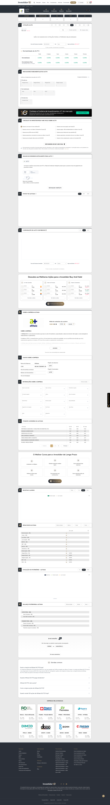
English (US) (52, 800)
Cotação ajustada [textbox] (72, 30)
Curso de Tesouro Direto (79, 759)
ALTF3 (50, 365)
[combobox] (63, 30)
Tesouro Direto (22, 759)
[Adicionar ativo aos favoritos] (87, 10)
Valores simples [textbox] (84, 381)
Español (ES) (59, 800)
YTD (68, 25)
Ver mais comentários (55, 654)
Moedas (38, 755)
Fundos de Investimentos (24, 768)
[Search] (34, 2)
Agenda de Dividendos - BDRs (62, 770)
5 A (75, 25)
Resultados (69, 11)
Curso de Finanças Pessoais (79, 762)
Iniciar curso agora (56, 481)
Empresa (61, 11)
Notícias (60, 2)
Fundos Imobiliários (22, 753)
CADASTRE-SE (59, 646)
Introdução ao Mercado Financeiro (81, 760)
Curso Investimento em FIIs (79, 753)
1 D (52, 25)
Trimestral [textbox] (73, 490)
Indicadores (46, 11)
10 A (80, 25)
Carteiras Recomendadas (61, 751)
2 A (80, 230)
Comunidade (66, 2)
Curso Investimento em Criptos (80, 755)
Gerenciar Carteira (59, 753)
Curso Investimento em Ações (80, 751)
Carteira (81, 2)
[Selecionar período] (88, 25)
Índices (20, 760)
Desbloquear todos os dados (56, 304)
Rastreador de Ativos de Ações (62, 760)
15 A (84, 25)
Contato (58, 794)
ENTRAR (49, 646)
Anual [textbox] (76, 525)
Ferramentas (53, 2)
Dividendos (54, 11)
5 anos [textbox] (85, 525)
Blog (38, 769)
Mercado (38, 2)
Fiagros (20, 755)
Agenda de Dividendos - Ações (62, 762)
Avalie (61, 324)
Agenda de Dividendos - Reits (62, 768)
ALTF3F (50, 372)
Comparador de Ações (60, 759)
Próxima (65, 445)
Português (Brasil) (45, 800)
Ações (43, 2)
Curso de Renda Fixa (78, 757)
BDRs (20, 757)
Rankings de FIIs (59, 757)
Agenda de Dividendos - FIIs (61, 764)
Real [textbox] (63, 30)
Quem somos (69, 794)
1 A (72, 25)
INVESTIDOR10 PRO (108, 399)
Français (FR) (66, 800)
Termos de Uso (52, 794)
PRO (74, 2)
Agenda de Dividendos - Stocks (62, 766)
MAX (88, 193)
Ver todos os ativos (31, 298)
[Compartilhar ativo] (89, 10)
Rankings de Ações (59, 755)
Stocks (38, 751)
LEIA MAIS (55, 348)
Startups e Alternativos (42, 763)
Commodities (39, 757)
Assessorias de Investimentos (25, 770)
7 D (55, 25)
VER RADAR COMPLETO (55, 188)
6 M (64, 25)
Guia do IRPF (58, 772)
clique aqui (66, 148)
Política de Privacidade (43, 794)
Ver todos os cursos (78, 764)
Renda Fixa (21, 766)
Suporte (63, 794)
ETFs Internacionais (23, 764)
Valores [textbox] (69, 525)
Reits (38, 753)
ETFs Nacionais (22, 762)
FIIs (48, 2)
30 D (60, 25)
